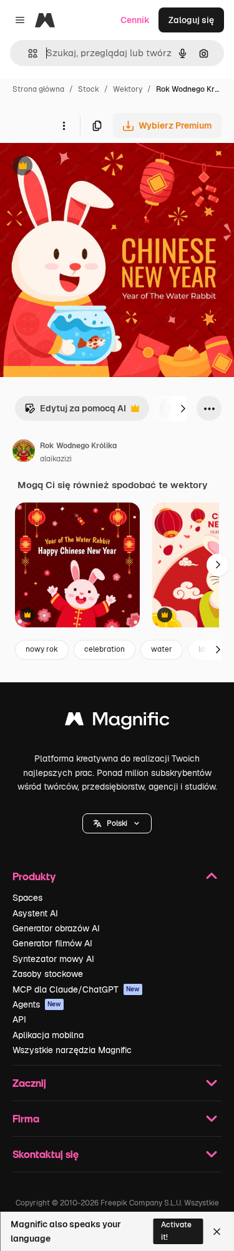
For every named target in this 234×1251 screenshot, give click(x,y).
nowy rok (42, 649)
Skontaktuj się (45, 1153)
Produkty (34, 876)
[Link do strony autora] (23, 452)
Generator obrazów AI (56, 928)
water (161, 649)
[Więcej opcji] (63, 125)
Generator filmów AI (52, 943)
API (19, 1019)
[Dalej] (183, 408)
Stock (88, 89)
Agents (36, 1004)
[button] (117, 823)
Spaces (27, 897)
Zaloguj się (191, 20)
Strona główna (38, 89)
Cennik (135, 20)
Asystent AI (35, 913)
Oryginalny (86, 167)
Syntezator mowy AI (53, 958)
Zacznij (29, 1082)
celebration (104, 649)
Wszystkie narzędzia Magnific (72, 1050)
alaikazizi (56, 459)
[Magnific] (117, 722)
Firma (25, 1118)
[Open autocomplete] (28, 53)
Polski (117, 823)
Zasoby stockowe (47, 973)
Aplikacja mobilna (48, 1035)
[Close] (216, 1231)
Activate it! (176, 1231)
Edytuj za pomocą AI (75, 412)
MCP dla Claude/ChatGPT (76, 989)
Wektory (127, 89)
